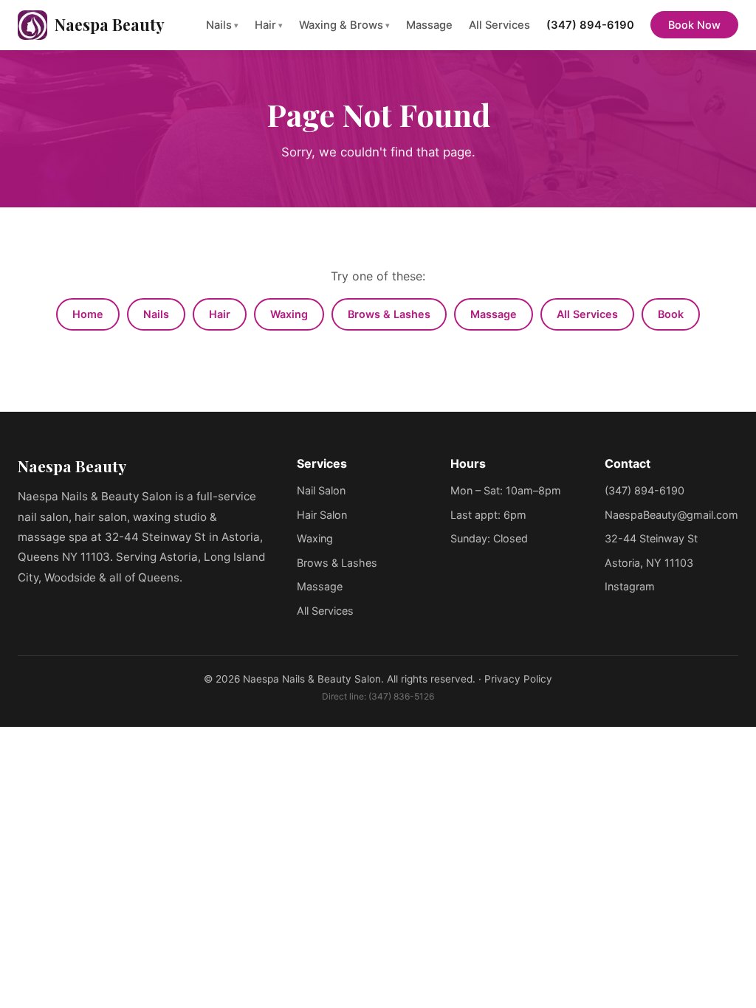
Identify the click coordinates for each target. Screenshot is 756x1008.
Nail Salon (321, 490)
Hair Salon (322, 514)
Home (87, 314)
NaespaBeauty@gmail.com (671, 514)
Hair (269, 25)
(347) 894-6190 (590, 25)
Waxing (289, 314)
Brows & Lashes (389, 314)
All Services (499, 25)
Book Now (694, 24)
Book (671, 314)
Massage (429, 25)
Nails (222, 25)
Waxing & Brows (344, 25)
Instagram (630, 586)
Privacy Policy (518, 679)
